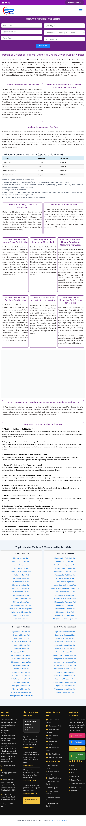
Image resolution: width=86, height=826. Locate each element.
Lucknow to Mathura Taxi (21, 659)
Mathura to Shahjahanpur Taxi (21, 612)
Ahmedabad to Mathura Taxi (21, 692)
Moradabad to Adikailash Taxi (64, 558)
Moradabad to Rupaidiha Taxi (65, 609)
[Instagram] (9, 3)
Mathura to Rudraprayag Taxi (21, 605)
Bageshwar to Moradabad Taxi (65, 632)
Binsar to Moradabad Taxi (65, 638)
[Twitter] (6, 3)
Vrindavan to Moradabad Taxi (64, 689)
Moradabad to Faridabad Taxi (65, 575)
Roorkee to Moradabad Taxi (65, 679)
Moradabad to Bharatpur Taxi (65, 568)
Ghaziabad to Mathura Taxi (21, 642)
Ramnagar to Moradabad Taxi (64, 675)
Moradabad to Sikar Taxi (65, 612)
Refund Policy (76, 787)
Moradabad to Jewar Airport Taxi (65, 619)
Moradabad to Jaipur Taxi (65, 582)
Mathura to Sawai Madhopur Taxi (21, 609)
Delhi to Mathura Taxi (21, 638)
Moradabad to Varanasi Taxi (65, 615)
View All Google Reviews (31, 801)
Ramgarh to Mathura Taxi (21, 672)
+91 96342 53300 (9, 766)
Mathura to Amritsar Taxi (21, 561)
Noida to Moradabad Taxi (65, 672)
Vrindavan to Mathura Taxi (21, 689)
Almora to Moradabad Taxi (65, 692)
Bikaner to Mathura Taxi (21, 635)
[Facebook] (3, 3)
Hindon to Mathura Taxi (21, 645)
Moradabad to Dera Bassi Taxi (65, 572)
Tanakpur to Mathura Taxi (21, 686)
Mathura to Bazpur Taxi (21, 565)
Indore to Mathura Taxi (21, 648)
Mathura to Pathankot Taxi (21, 599)
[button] (74, 2)
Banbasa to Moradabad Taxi (65, 635)
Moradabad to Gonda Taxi (65, 578)
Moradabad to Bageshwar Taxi (65, 565)
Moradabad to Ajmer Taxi (65, 561)
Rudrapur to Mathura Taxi (21, 675)
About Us (74, 769)
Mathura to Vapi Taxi (21, 619)
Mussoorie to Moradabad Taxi (65, 669)
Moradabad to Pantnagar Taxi (65, 602)
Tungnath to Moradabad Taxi (65, 686)
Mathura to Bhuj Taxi (21, 568)
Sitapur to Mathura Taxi (21, 682)
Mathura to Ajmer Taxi (21, 558)
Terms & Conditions (78, 783)
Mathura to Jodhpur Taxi (21, 585)
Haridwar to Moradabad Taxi (65, 648)
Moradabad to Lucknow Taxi (65, 592)
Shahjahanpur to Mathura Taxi (21, 679)
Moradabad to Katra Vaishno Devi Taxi (65, 588)
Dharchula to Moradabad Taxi (65, 642)
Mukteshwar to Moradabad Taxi (65, 665)
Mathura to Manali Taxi (21, 592)
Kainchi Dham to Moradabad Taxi (65, 655)
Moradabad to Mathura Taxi (65, 595)
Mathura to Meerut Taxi (21, 595)
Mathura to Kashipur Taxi (21, 588)
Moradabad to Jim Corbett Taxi (65, 585)
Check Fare (43, 46)
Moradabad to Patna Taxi (65, 605)
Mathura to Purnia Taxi (21, 602)
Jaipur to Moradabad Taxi (65, 652)
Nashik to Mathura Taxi (21, 665)
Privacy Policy (76, 780)
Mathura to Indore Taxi (21, 582)
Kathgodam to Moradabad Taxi (65, 659)
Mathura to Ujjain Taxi (21, 615)
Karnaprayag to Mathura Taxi (21, 652)
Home (73, 766)
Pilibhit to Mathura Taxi (21, 669)
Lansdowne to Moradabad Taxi (65, 662)
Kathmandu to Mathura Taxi (21, 655)
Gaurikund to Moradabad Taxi (64, 645)
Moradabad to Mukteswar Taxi (65, 599)
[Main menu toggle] (80, 11)
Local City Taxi (53, 788)
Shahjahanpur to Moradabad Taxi (65, 682)
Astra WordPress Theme (60, 820)
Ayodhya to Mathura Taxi (21, 632)
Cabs (73, 773)
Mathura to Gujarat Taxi (21, 578)
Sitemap (74, 791)
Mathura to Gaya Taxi (21, 575)
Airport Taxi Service (55, 778)
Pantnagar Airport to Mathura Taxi (21, 696)
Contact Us (75, 776)
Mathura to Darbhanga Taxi (21, 572)
